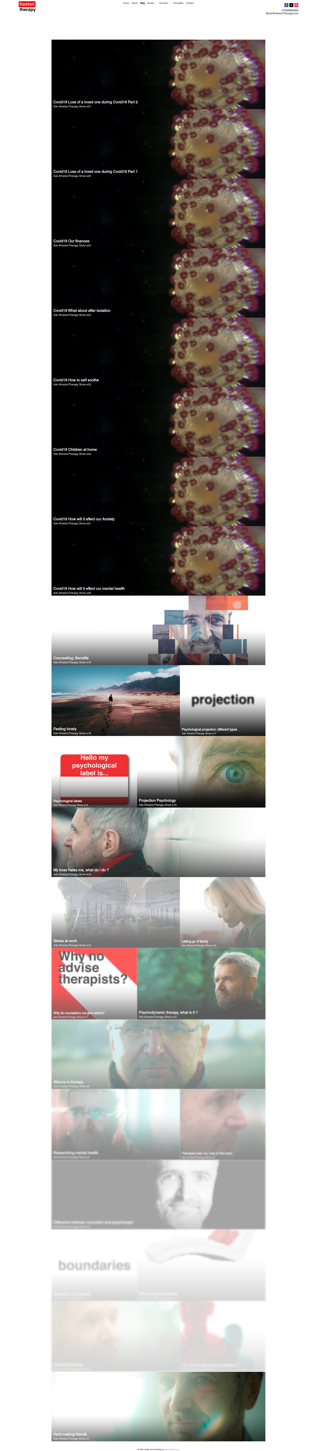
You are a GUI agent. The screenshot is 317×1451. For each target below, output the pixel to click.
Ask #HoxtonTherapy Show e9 (71, 1086)
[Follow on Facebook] (286, 5)
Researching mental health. (76, 1153)
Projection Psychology (157, 800)
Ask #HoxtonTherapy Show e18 (72, 733)
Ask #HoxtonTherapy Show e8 (71, 1157)
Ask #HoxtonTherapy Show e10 (158, 1016)
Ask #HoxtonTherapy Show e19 (72, 662)
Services (163, 3)
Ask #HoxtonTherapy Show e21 (72, 523)
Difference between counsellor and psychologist (93, 1222)
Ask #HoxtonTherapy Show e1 (71, 1438)
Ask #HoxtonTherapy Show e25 (72, 245)
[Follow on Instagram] (296, 5)
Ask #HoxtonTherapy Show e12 (199, 945)
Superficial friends (68, 1365)
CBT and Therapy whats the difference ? (210, 1365)
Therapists (178, 3)
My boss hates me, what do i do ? (81, 870)
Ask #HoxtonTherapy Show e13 (72, 945)
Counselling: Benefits (71, 658)
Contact (190, 3)
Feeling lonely (65, 729)
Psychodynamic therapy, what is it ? (168, 1012)
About (135, 3)
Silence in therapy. (68, 1082)
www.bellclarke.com (172, 1449)
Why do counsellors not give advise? (79, 1013)
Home (126, 3)
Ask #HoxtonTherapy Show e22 (72, 454)
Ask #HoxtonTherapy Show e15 (158, 804)
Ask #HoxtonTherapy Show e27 (72, 106)
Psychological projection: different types (209, 729)
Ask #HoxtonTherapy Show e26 (72, 176)
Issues (150, 3)
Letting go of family (195, 941)
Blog (142, 3)
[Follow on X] (291, 5)
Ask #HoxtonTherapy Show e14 (72, 874)
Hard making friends (70, 1434)
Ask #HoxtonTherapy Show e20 (72, 592)
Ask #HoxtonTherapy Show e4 (157, 1298)
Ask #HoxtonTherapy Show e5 (69, 1298)
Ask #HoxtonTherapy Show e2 (198, 1369)
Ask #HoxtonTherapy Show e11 (70, 1017)
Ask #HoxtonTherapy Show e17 (199, 733)
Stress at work (65, 941)
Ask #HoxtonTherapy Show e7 (198, 1157)
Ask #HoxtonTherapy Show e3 (71, 1369)
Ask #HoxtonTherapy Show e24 (72, 315)
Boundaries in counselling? (72, 1294)
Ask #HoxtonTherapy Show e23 (72, 384)
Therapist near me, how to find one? (207, 1153)
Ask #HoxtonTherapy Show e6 (71, 1226)
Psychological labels (67, 801)
